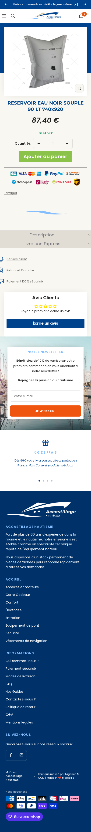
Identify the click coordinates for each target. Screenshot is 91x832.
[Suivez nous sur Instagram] (21, 755)
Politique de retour (20, 707)
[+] (76, 4)
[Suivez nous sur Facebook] (11, 755)
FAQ (9, 684)
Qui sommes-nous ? (22, 661)
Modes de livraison (20, 676)
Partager (10, 193)
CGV (9, 714)
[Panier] (81, 16)
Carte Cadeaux (18, 594)
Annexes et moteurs (22, 587)
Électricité (14, 610)
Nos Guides (15, 691)
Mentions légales (19, 722)
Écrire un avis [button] (45, 323)
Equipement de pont (22, 625)
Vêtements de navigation (26, 640)
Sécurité (12, 633)
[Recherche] (13, 16)
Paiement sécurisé (21, 668)
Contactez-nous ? (21, 699)
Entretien (13, 617)
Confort (12, 602)
